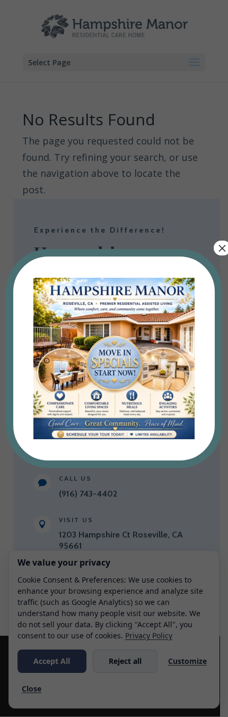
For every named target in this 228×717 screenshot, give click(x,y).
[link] (114, 436)
